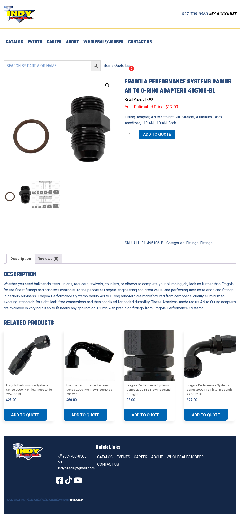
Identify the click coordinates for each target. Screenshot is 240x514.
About (72, 42)
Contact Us (140, 42)
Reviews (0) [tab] (48, 258)
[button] (107, 85)
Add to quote (157, 134)
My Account (222, 14)
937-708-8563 (195, 14)
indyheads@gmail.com (76, 468)
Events (35, 42)
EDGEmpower (76, 500)
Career (54, 42)
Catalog (14, 42)
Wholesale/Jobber (103, 42)
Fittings (192, 243)
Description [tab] (20, 258)
